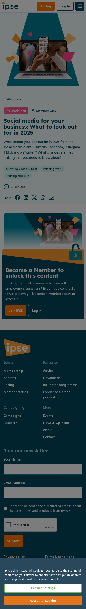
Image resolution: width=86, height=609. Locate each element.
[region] (43, 583)
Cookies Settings (43, 588)
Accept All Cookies (43, 601)
